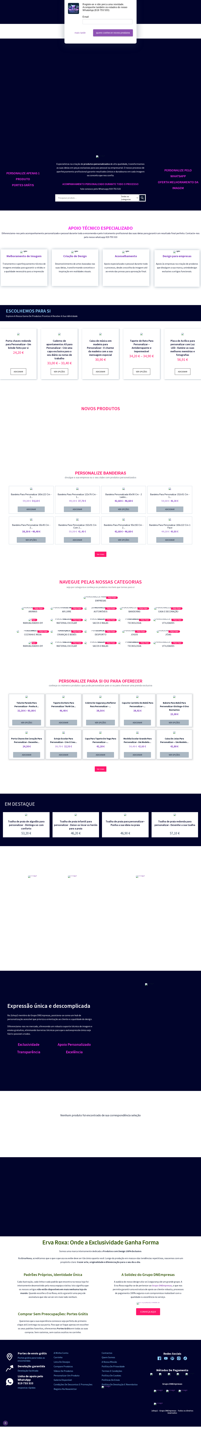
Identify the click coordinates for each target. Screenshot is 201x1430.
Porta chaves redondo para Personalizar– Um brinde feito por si (18, 344)
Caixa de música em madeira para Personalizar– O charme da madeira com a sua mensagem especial (100, 348)
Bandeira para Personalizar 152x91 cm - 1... (170, 495)
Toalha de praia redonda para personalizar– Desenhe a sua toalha (175, 823)
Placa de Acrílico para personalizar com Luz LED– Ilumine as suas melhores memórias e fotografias (182, 348)
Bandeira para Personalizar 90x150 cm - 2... (123, 526)
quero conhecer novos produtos (113, 33)
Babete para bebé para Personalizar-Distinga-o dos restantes (174, 706)
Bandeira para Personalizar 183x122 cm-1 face (169, 526)
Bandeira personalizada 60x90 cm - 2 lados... (123, 495)
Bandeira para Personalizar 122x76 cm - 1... (77, 495)
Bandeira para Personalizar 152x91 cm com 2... (77, 526)
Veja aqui (112, 597)
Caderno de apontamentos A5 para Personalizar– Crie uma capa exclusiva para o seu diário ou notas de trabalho (59, 349)
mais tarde (80, 33)
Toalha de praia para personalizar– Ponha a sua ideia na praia (125, 823)
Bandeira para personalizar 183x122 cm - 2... (31, 495)
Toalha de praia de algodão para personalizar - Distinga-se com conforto (26, 825)
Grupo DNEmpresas (162, 1285)
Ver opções (59, 371)
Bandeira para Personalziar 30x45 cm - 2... (31, 526)
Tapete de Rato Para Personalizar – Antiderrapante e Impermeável (141, 346)
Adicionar (18, 371)
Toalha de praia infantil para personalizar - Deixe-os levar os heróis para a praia (75, 825)
